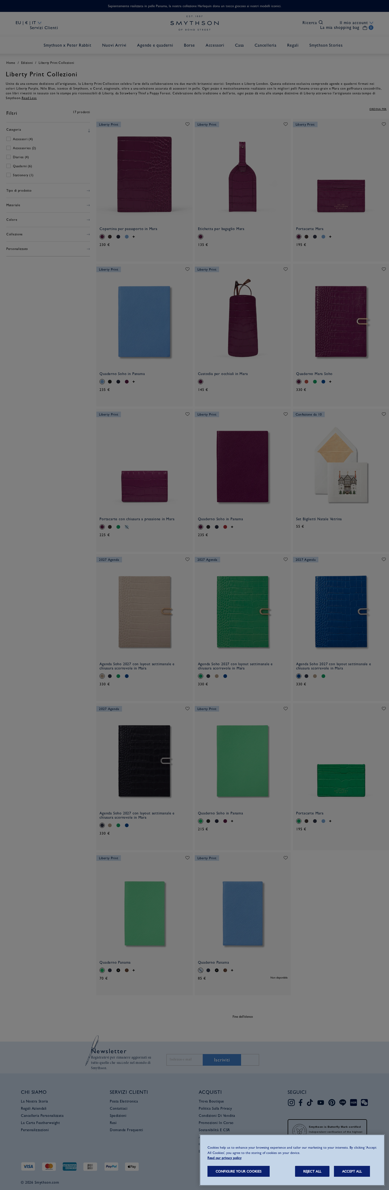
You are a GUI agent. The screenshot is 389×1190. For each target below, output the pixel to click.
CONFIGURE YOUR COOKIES (238, 1171)
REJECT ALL (312, 1171)
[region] (292, 1160)
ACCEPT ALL (352, 1171)
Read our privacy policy (224, 1158)
